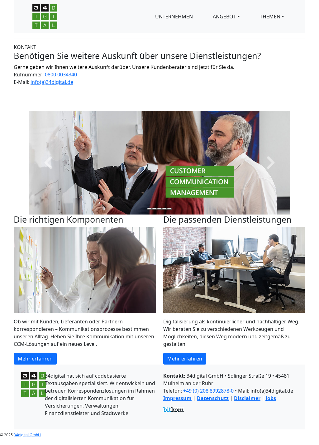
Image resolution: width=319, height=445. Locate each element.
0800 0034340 (61, 74)
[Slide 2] (154, 209)
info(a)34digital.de (52, 82)
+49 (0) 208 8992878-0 (208, 390)
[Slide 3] (159, 209)
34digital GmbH (27, 435)
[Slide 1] (149, 209)
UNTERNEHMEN (174, 16)
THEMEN (270, 16)
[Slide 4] (164, 209)
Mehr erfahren (35, 358)
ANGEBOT (224, 16)
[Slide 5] (169, 209)
